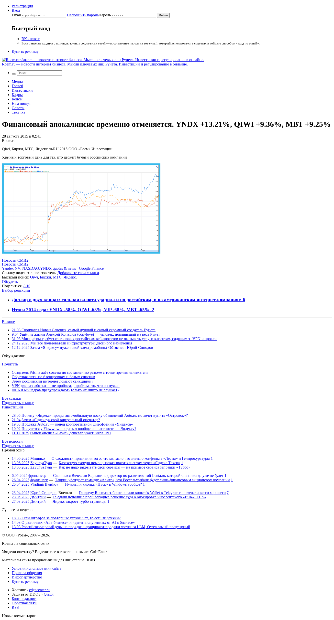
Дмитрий (38, 497)
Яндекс (70, 277)
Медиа (17, 81)
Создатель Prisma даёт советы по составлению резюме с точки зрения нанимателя (80, 372)
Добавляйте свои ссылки (78, 273)
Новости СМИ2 (15, 260)
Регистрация (22, 6)
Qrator (49, 594)
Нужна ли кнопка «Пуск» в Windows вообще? (103, 484)
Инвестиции (22, 90)
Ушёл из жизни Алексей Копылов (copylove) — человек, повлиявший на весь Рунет (86, 334)
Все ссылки (11, 398)
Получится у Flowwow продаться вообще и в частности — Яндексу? (79, 429)
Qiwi (34, 277)
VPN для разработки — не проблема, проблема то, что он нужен (66, 386)
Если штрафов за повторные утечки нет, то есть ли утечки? (66, 518)
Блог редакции (24, 599)
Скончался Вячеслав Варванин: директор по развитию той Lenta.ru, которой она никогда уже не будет (138, 475)
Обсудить (10, 281)
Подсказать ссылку (18, 403)
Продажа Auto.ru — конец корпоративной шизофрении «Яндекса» (77, 424)
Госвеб (17, 86)
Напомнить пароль (83, 15)
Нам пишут (21, 103)
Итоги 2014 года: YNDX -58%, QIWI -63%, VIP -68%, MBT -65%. (82, 309)
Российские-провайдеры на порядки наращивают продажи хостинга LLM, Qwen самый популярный (101, 527)
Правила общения (27, 573)
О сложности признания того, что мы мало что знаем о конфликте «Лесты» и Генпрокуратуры (131, 458)
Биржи (45, 277)
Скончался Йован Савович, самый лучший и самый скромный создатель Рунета (84, 330)
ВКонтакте (31, 39)
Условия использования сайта (36, 568)
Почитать (10, 364)
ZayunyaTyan (41, 463)
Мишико (37, 458)
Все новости (12, 441)
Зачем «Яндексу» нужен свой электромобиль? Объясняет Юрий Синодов (82, 347)
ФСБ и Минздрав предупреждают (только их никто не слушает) (65, 390)
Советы (18, 108)
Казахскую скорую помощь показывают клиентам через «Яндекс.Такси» (119, 463)
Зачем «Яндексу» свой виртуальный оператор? (61, 420)
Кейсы (17, 99)
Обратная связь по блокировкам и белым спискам (53, 377)
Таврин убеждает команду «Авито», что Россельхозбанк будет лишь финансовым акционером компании (142, 480)
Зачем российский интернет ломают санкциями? (52, 381)
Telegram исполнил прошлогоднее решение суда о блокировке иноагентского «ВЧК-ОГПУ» (129, 497)
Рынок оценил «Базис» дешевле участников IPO (70, 433)
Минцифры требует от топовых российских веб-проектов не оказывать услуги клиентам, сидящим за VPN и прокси (114, 339)
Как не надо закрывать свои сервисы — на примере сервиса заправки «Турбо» (124, 467)
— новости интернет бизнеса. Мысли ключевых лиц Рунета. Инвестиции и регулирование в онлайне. (95, 64)
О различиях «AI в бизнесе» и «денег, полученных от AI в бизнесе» (73, 522)
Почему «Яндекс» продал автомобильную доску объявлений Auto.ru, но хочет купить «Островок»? (105, 415)
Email (16, 15)
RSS (15, 607)
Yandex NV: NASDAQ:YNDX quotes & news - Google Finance (53, 268)
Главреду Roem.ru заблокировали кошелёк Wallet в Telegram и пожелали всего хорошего (152, 493)
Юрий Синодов (43, 493)
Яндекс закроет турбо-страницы (79, 501)
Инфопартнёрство (27, 577)
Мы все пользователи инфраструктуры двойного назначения (72, 343)
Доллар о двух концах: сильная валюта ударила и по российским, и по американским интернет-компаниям (127, 299)
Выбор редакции (16, 290)
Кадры (17, 95)
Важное (8, 322)
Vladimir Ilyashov (44, 484)
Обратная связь (24, 603)
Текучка (18, 112)
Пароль (89, 15)
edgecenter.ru (39, 590)
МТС (57, 277)
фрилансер (37, 475)
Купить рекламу (25, 51)
